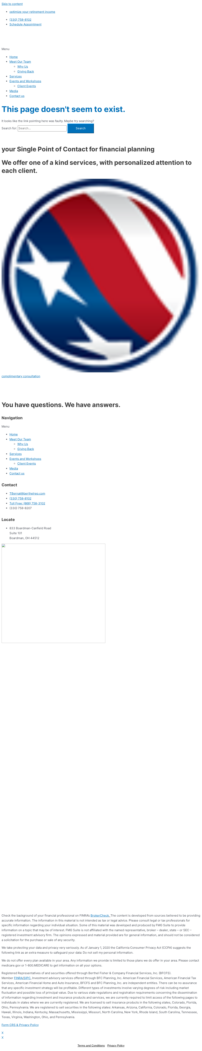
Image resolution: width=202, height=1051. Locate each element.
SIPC (27, 978)
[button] (101, 49)
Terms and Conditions (91, 1045)
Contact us (16, 96)
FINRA (18, 978)
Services (15, 76)
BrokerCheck (100, 915)
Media (13, 91)
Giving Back (25, 71)
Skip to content (12, 4)
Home (13, 57)
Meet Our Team (20, 61)
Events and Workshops (25, 81)
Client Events (26, 86)
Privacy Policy (115, 1045)
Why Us (22, 66)
